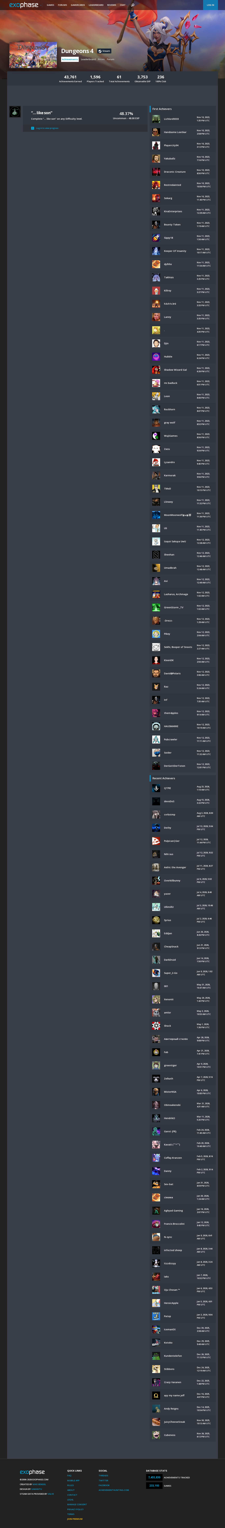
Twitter (103, 1480)
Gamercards (78, 4)
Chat (123, 4)
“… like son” (41, 112)
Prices (101, 59)
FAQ (69, 1475)
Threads (103, 1475)
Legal (70, 1499)
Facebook (104, 1485)
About (71, 1490)
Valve (51, 1493)
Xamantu (36, 1489)
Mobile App (73, 1480)
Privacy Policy (75, 1509)
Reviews (111, 4)
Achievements (70, 59)
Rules (70, 1485)
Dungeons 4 (77, 51)
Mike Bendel (39, 1484)
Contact (72, 1494)
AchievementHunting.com (114, 1490)
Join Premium (75, 1518)
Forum (110, 59)
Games (50, 4)
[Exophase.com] (26, 5)
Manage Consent (77, 1504)
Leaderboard (96, 4)
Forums (62, 4)
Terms (70, 1514)
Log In (210, 4)
